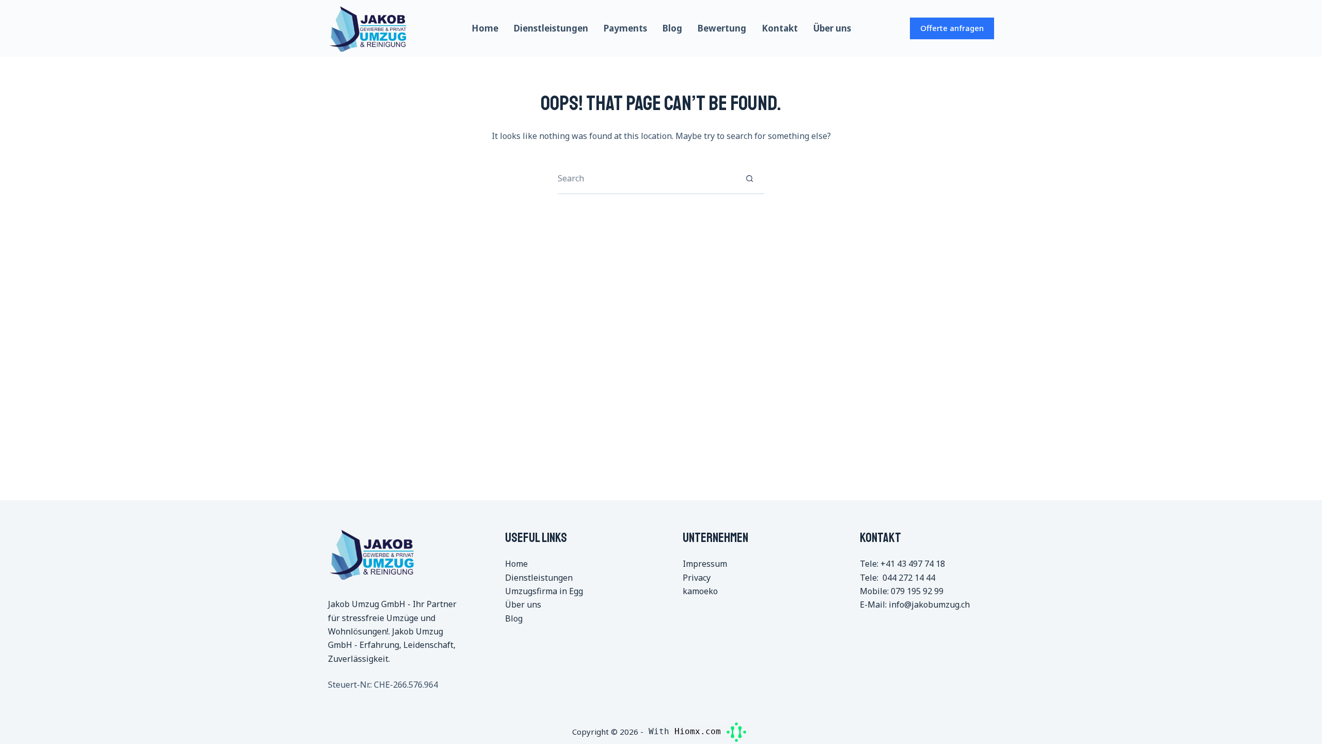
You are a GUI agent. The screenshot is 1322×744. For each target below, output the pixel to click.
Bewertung (722, 28)
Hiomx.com (700, 731)
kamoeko (700, 591)
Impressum (705, 563)
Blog (672, 28)
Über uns (832, 28)
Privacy (697, 577)
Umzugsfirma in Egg (544, 591)
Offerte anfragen (952, 28)
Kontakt (780, 28)
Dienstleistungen (551, 28)
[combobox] (646, 178)
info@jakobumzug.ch (929, 604)
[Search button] (749, 178)
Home (484, 28)
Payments (625, 28)
